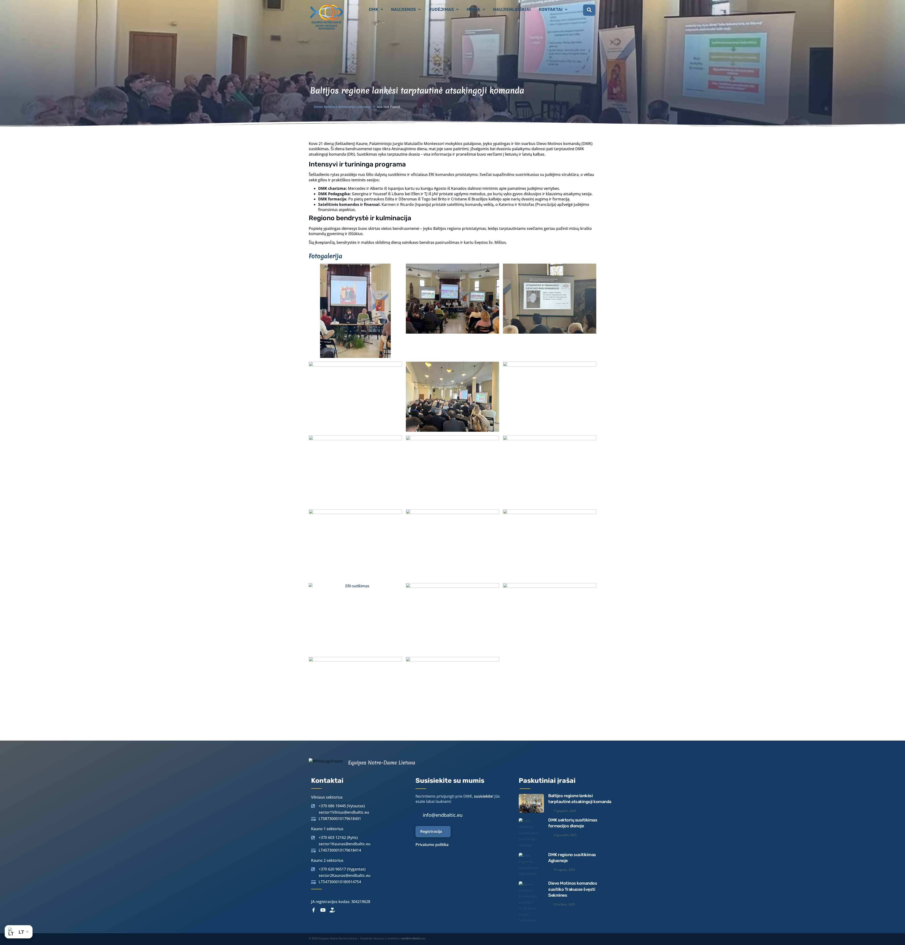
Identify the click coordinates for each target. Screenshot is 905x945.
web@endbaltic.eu (413, 938)
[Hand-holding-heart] (332, 910)
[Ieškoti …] (589, 10)
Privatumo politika (431, 844)
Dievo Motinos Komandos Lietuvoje (342, 106)
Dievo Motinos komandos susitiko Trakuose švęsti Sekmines (572, 889)
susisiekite (483, 796)
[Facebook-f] (313, 910)
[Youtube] (323, 910)
